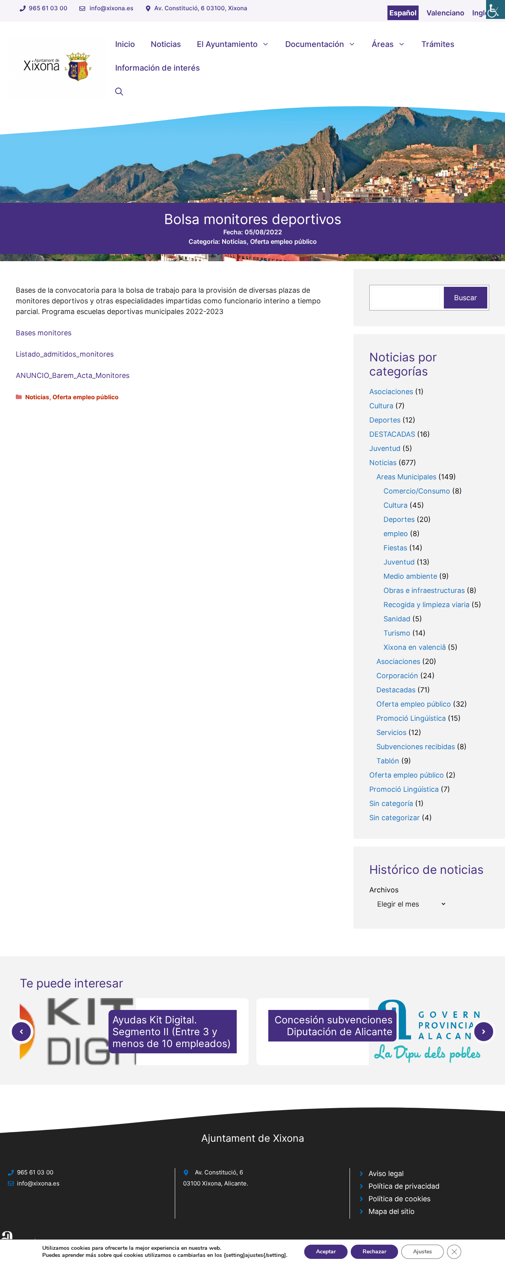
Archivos (383, 890)
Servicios (391, 732)
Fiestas (395, 548)
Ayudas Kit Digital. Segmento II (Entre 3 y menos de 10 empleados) (171, 1031)
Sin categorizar (394, 817)
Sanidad (396, 619)
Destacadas (395, 690)
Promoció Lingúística (411, 718)
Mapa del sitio (391, 1211)
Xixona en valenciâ (414, 647)
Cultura (381, 406)
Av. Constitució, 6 (219, 1172)
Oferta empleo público (283, 241)
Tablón (387, 761)
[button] (119, 91)
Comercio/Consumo (416, 491)
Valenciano (445, 13)
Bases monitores (43, 333)
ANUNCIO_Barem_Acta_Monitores (72, 375)
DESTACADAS (392, 434)
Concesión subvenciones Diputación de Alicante (334, 1026)
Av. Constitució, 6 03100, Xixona (200, 8)
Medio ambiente (410, 576)
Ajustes (422, 1251)
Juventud (384, 448)
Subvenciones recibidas (415, 746)
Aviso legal (386, 1173)
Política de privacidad (404, 1186)
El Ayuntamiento (227, 44)
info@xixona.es (111, 8)
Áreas (383, 44)
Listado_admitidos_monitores (65, 354)
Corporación (397, 675)
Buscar (465, 298)
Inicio (125, 44)
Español (403, 13)
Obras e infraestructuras (424, 590)
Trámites (437, 44)
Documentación (314, 44)
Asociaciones (391, 391)
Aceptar (326, 1251)
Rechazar (374, 1251)
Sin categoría (391, 803)
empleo (395, 533)
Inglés (482, 13)
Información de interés (157, 68)
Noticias (166, 44)
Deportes (384, 420)
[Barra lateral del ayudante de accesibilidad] (495, 9)
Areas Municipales (406, 477)
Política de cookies (399, 1199)
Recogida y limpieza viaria (426, 604)
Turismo (396, 633)
